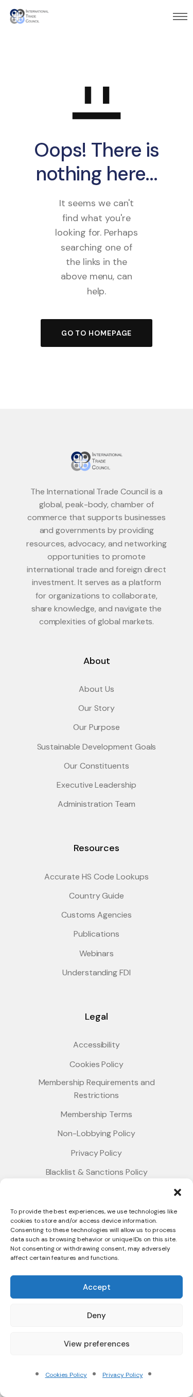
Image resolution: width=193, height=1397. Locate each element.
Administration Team (96, 804)
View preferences (97, 1344)
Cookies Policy (66, 1375)
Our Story (96, 708)
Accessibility (96, 1044)
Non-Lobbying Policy (96, 1133)
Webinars (96, 953)
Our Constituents (96, 765)
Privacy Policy (122, 1375)
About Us (96, 689)
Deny (96, 1315)
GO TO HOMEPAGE (96, 333)
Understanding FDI (96, 972)
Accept (97, 1287)
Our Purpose (96, 727)
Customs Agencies (96, 914)
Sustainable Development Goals (96, 746)
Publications (96, 933)
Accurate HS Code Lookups (96, 876)
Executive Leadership (96, 784)
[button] (177, 1191)
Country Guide (97, 895)
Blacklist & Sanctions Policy (97, 1172)
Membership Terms (96, 1114)
